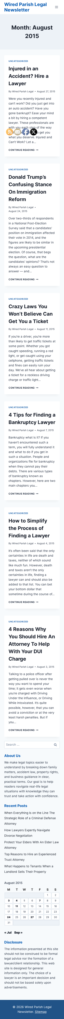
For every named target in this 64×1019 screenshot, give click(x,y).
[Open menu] (56, 7)
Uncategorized (18, 61)
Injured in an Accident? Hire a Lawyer (29, 76)
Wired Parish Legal (22, 91)
